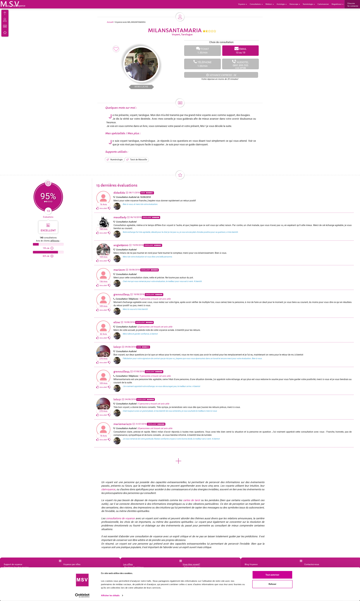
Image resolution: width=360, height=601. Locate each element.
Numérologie (116, 159)
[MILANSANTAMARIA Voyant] (13, 4)
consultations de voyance (120, 518)
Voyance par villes (71, 564)
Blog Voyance (251, 564)
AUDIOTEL (241, 64)
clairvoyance (108, 489)
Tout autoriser (272, 575)
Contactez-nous (311, 564)
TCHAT (203, 50)
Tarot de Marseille (138, 159)
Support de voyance (13, 564)
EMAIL (241, 50)
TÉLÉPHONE (204, 64)
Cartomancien (323, 4)
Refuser (272, 584)
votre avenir (232, 118)
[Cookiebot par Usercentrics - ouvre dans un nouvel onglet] (82, 595)
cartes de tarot (191, 500)
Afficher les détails (110, 595)
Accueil (110, 22)
